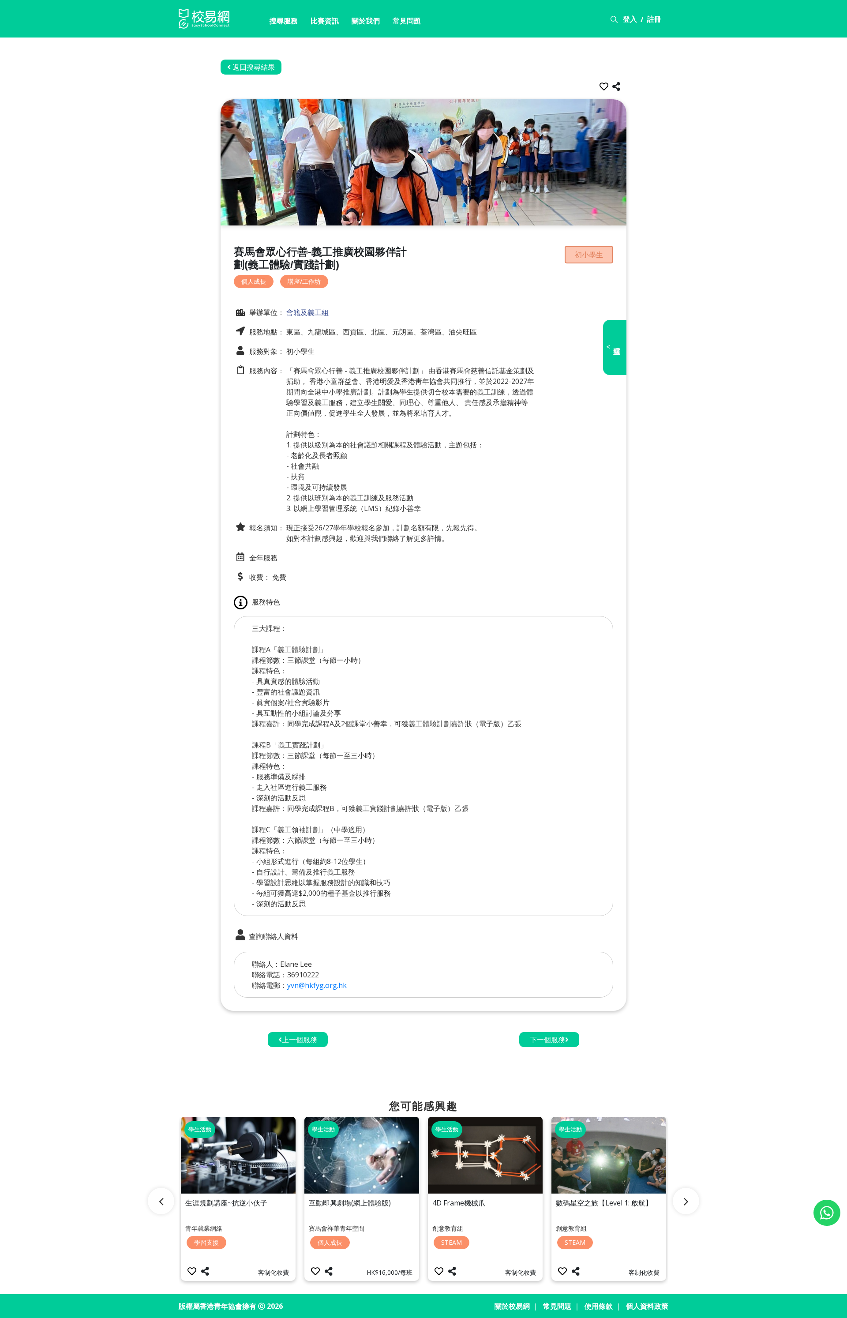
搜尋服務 (284, 21)
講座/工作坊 (304, 281)
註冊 (654, 19)
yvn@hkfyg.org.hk (317, 985)
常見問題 (407, 21)
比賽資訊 (325, 21)
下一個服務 (547, 1039)
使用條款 (599, 1306)
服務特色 (266, 602)
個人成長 (253, 281)
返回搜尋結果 (253, 67)
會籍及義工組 (307, 312)
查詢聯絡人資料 (272, 936)
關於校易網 (512, 1306)
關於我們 (366, 21)
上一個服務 (299, 1039)
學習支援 (206, 1242)
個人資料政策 (647, 1306)
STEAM (451, 1242)
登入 (630, 19)
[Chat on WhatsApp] (826, 1213)
